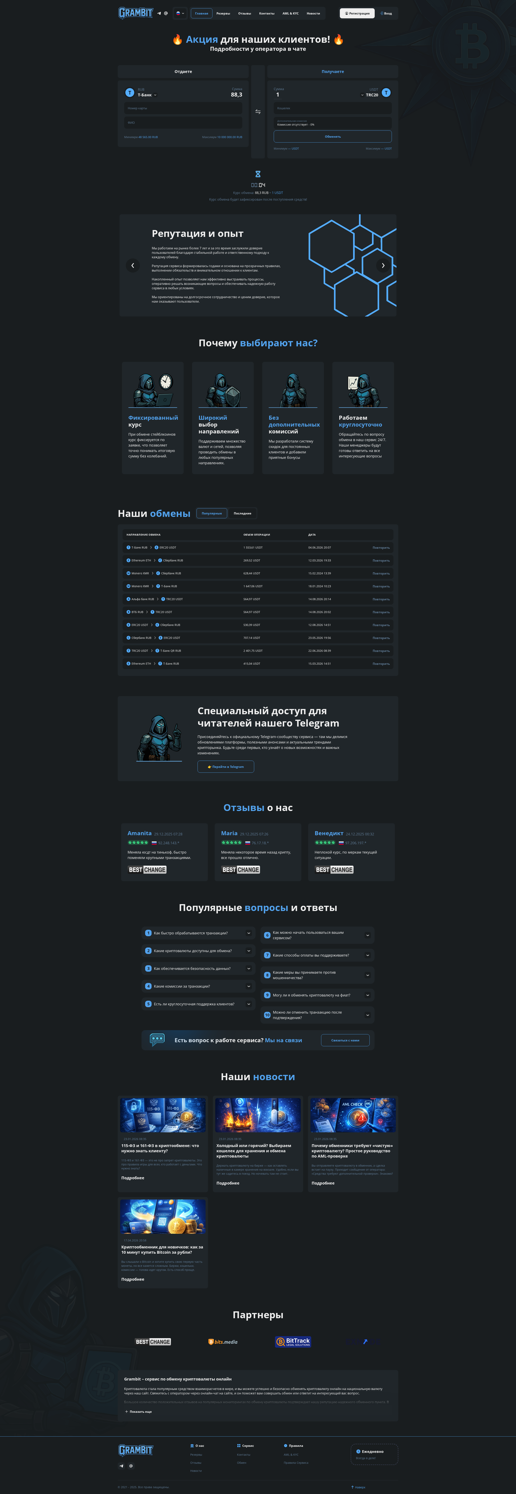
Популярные (212, 513)
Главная (201, 13)
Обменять (333, 136)
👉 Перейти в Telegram (226, 767)
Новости (313, 13)
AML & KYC (291, 13)
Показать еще (141, 1412)
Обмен (241, 1462)
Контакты (267, 13)
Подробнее (132, 1178)
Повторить (381, 548)
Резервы (223, 13)
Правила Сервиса (296, 1462)
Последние (242, 513)
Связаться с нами (345, 1040)
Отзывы (244, 13)
